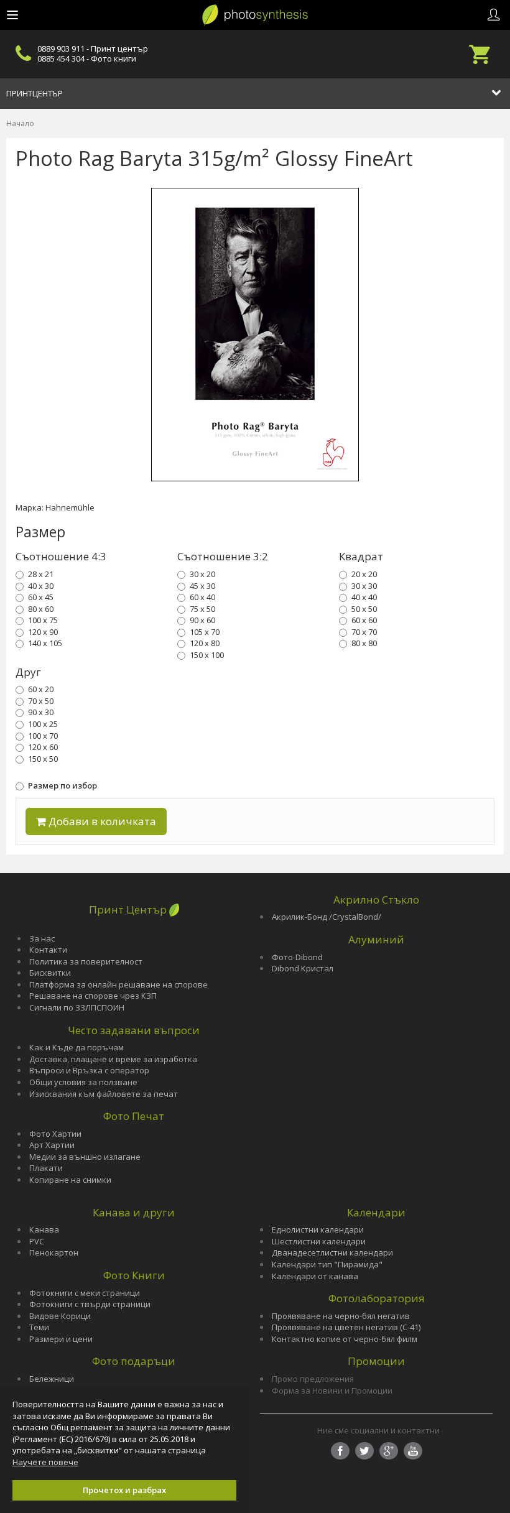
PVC (36, 1241)
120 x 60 (43, 746)
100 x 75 (43, 620)
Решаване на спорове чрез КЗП (93, 995)
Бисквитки (50, 972)
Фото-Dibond (297, 957)
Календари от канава (315, 1276)
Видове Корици (60, 1315)
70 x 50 (40, 700)
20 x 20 (364, 574)
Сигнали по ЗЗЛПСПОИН (76, 1007)
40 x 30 (40, 585)
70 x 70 (364, 631)
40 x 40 (364, 597)
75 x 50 (202, 608)
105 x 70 (205, 631)
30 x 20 (202, 574)
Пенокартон (53, 1252)
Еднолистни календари (318, 1229)
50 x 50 (364, 608)
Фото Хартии (55, 1133)
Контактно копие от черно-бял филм (344, 1338)
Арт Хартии (52, 1144)
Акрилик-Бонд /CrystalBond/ (326, 916)
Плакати (46, 1167)
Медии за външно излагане (85, 1156)
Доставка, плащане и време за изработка (113, 1059)
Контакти (48, 949)
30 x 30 (364, 585)
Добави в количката (101, 821)
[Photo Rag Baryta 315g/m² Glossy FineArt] (255, 334)
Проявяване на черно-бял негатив (341, 1315)
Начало (20, 123)
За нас (42, 938)
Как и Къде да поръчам (76, 1047)
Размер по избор (62, 785)
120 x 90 (43, 631)
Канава (44, 1229)
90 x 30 (40, 712)
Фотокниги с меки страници (84, 1292)
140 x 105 (45, 643)
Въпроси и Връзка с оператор (89, 1070)
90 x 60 (202, 620)
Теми (39, 1327)
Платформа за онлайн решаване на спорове (118, 984)
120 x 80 (205, 643)
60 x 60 (364, 620)
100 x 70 (43, 735)
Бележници (51, 1378)
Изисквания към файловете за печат (103, 1093)
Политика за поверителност (85, 961)
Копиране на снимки (70, 1179)
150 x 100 (207, 654)
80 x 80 (364, 643)
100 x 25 (43, 723)
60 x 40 (202, 597)
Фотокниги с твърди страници (90, 1304)
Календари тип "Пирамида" (327, 1264)
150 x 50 (43, 758)
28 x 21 (40, 574)
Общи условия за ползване (83, 1082)
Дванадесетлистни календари (332, 1252)
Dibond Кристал (302, 968)
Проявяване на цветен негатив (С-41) (346, 1327)
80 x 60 (40, 608)
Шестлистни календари (319, 1241)
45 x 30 (202, 585)
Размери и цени (61, 1338)
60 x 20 (40, 689)
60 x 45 (40, 597)
